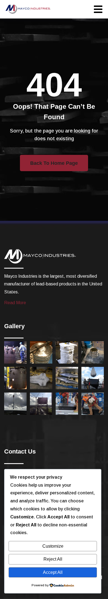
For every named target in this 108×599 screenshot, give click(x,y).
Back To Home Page (54, 163)
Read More (15, 302)
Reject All (52, 559)
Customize (52, 546)
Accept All (53, 572)
